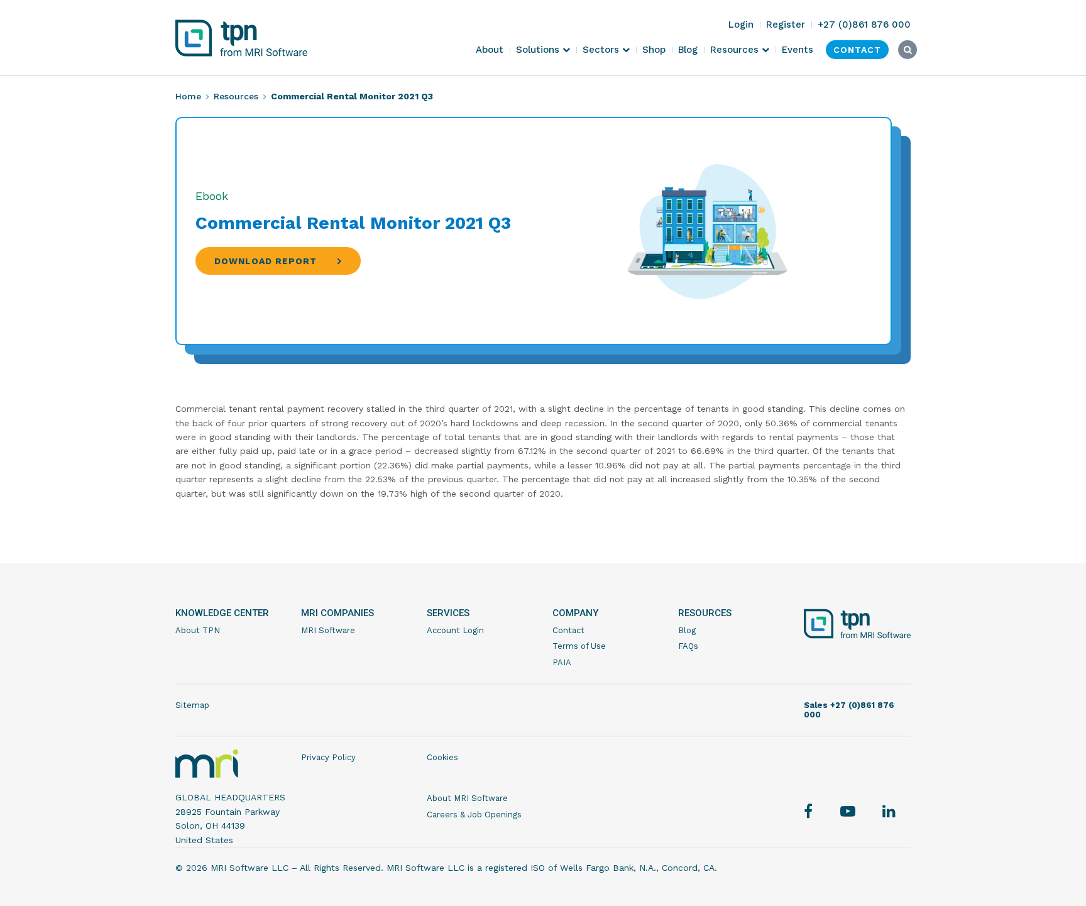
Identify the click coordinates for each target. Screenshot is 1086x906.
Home (188, 96)
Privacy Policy (328, 757)
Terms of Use (579, 646)
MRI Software (328, 630)
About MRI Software (467, 798)
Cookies (442, 757)
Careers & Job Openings (474, 814)
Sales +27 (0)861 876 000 (849, 710)
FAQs (688, 646)
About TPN (197, 630)
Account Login (455, 630)
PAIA (561, 662)
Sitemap (192, 705)
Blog (687, 630)
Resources (236, 96)
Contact (568, 630)
